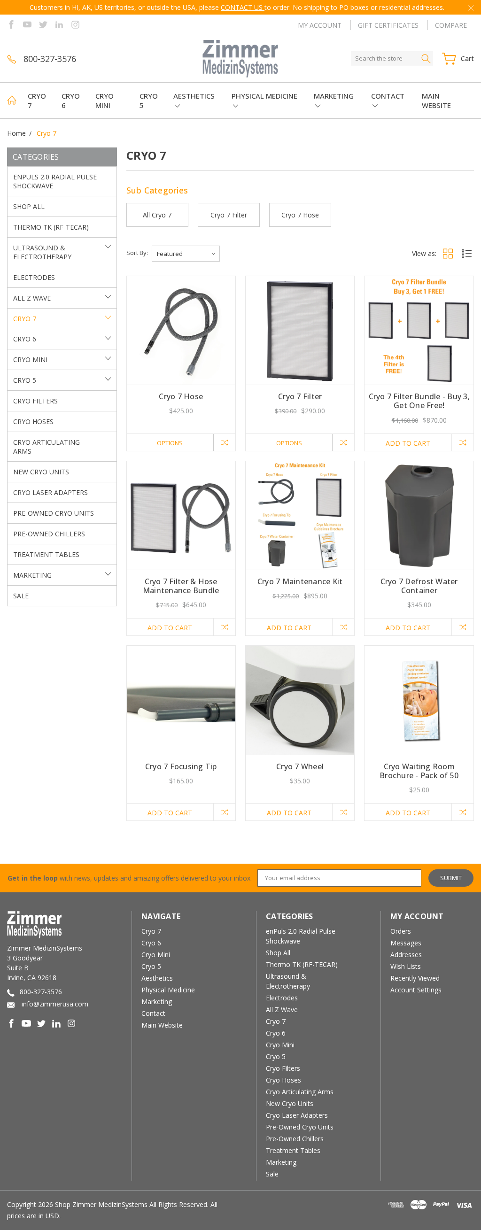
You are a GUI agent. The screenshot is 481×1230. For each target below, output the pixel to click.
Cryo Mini (104, 100)
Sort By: (137, 252)
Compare (451, 25)
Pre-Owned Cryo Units (53, 513)
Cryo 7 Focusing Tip (181, 766)
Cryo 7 (37, 100)
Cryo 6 (71, 100)
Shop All (29, 206)
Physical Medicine (264, 96)
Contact (387, 96)
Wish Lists (405, 966)
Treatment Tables (46, 554)
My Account (319, 25)
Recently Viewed (415, 978)
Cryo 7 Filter (300, 396)
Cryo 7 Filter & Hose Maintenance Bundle (181, 586)
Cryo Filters (35, 400)
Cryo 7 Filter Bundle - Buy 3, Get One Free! (419, 400)
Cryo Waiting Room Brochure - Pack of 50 (419, 771)
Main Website (436, 100)
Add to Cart (408, 443)
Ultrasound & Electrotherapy (42, 252)
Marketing (334, 96)
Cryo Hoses (33, 421)
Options (170, 443)
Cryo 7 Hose (181, 396)
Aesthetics (194, 96)
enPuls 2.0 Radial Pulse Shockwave (55, 181)
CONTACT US (242, 7)
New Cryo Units (41, 471)
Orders (400, 931)
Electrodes (34, 277)
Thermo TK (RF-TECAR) (51, 227)
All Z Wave (32, 298)
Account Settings (416, 989)
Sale (21, 595)
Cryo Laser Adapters (50, 492)
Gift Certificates (388, 25)
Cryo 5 (149, 100)
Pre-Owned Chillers (49, 533)
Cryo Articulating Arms (46, 447)
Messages (405, 942)
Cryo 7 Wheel (300, 766)
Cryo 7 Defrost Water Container (419, 586)
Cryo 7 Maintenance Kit (300, 581)
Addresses (406, 954)
